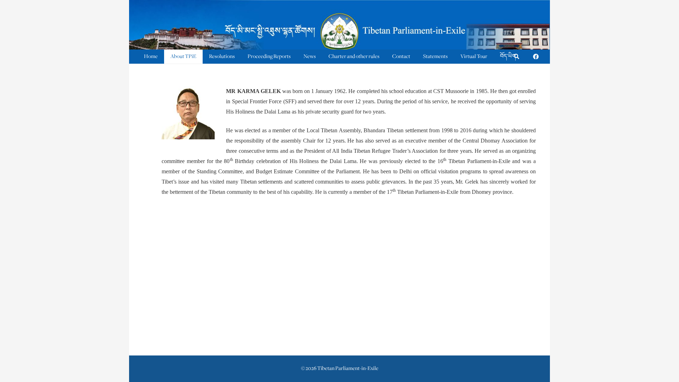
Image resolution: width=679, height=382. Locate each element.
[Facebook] (535, 56)
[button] (516, 57)
